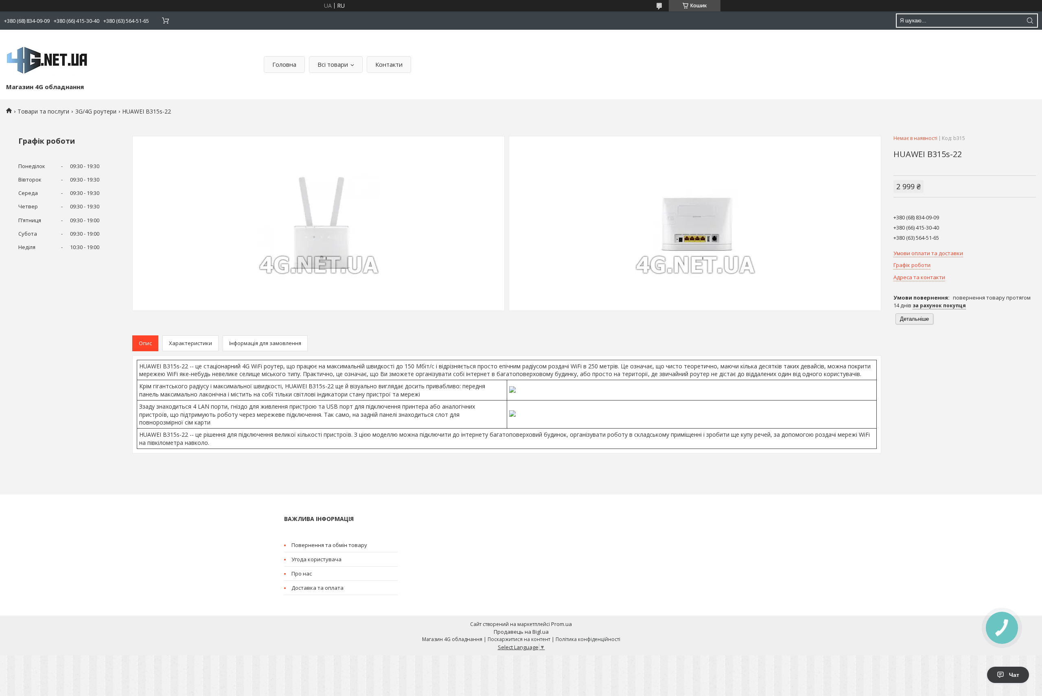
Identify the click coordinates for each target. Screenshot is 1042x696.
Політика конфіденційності (588, 639)
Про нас (301, 573)
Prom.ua (561, 624)
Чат (1014, 675)
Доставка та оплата (317, 587)
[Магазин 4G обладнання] (47, 58)
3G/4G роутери (95, 111)
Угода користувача (316, 559)
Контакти (389, 64)
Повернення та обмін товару (329, 545)
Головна (284, 64)
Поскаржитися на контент (519, 639)
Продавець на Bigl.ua (521, 631)
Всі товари (332, 64)
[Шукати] (1029, 20)
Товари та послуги (43, 111)
